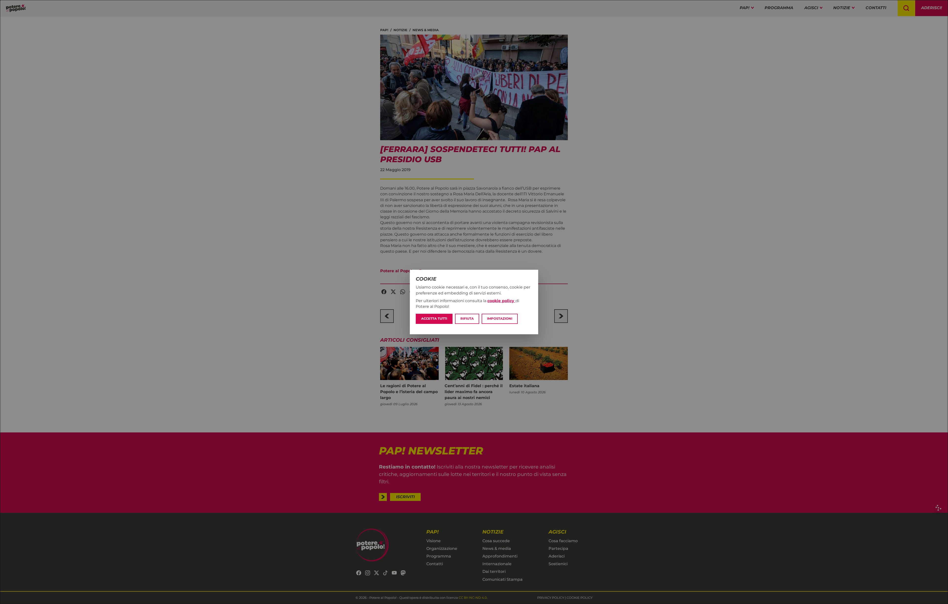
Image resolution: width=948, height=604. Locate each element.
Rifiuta (467, 318)
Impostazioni (499, 318)
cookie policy (501, 300)
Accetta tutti (434, 318)
